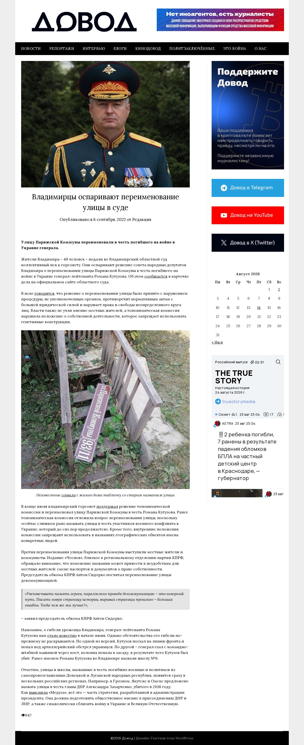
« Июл (217, 342)
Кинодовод (148, 48)
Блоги (120, 48)
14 (259, 307)
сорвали (69, 495)
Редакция (141, 219)
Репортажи (61, 48)
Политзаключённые (192, 48)
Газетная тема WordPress (172, 738)
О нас (261, 48)
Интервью (94, 48)
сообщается (155, 276)
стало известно (62, 635)
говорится (44, 293)
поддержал (107, 506)
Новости (31, 48)
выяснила (38, 692)
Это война (234, 48)
